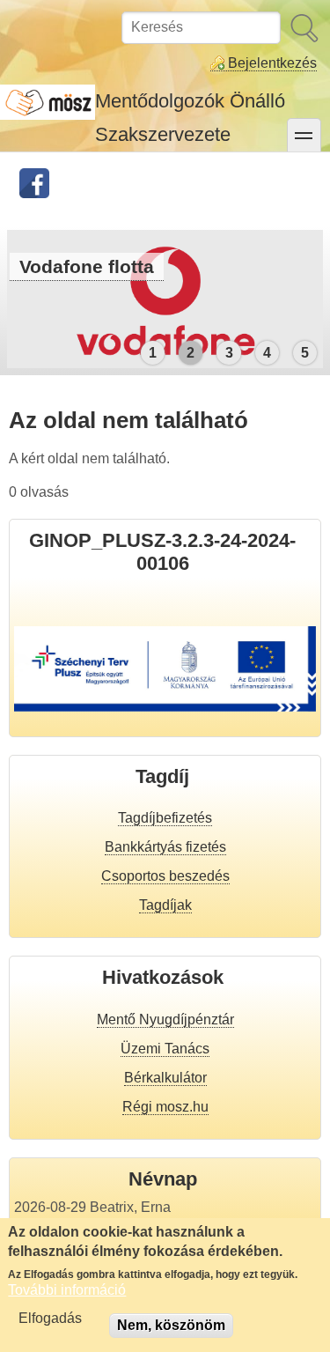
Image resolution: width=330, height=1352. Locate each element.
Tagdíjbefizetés (165, 817)
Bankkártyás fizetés (165, 846)
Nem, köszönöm (171, 1325)
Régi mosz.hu (165, 1106)
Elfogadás (50, 1318)
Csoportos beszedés (165, 875)
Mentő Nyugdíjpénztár (165, 1019)
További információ (67, 1289)
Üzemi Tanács (165, 1048)
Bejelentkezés (272, 62)
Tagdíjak (165, 905)
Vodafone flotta (86, 266)
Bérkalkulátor (165, 1077)
